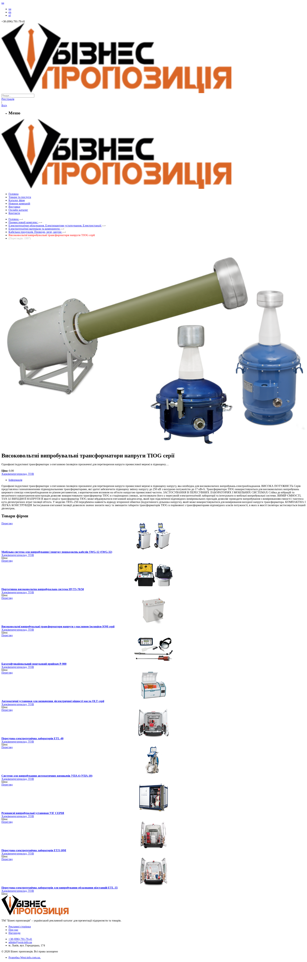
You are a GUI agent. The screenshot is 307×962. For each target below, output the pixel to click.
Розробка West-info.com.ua (24, 957)
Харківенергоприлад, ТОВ (17, 473)
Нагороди (14, 932)
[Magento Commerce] (153, 187)
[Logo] (45, 914)
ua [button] (2, 2)
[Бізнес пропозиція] (153, 92)
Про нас (13, 929)
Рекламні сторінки (20, 926)
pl (10, 15)
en (10, 12)
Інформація (15, 479)
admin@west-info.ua (20, 942)
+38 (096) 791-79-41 (20, 939)
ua (10, 8)
